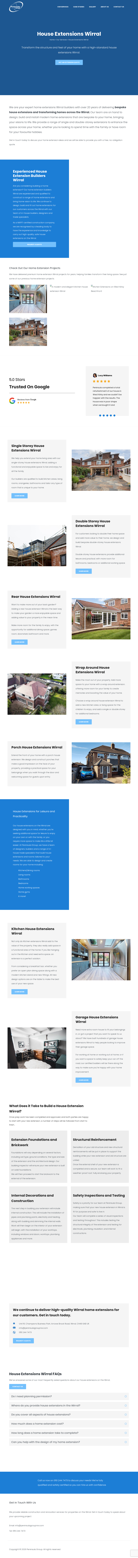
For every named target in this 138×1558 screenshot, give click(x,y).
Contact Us (119, 7)
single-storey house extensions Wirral (29, 462)
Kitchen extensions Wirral (35, 941)
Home (52, 39)
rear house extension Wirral (34, 609)
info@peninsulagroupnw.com (29, 1525)
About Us (105, 7)
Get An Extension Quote (69, 62)
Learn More (19, 496)
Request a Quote (34, 244)
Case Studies (78, 7)
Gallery (92, 7)
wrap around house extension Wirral (102, 700)
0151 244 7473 (19, 1531)
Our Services (62, 7)
